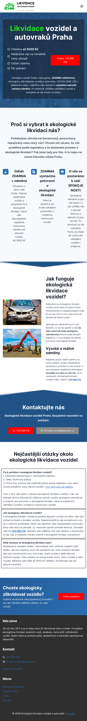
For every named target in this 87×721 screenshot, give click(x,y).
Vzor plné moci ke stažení (59, 486)
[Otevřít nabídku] (81, 6)
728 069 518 (74, 379)
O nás (6, 696)
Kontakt (7, 700)
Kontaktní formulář (12, 669)
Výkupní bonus (11, 691)
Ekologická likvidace (13, 686)
